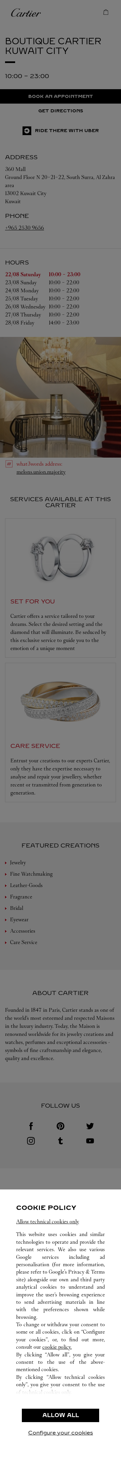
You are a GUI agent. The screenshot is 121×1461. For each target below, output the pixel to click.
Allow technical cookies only (47, 1221)
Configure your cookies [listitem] (60, 1432)
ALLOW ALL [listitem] (60, 1415)
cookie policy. (57, 1347)
